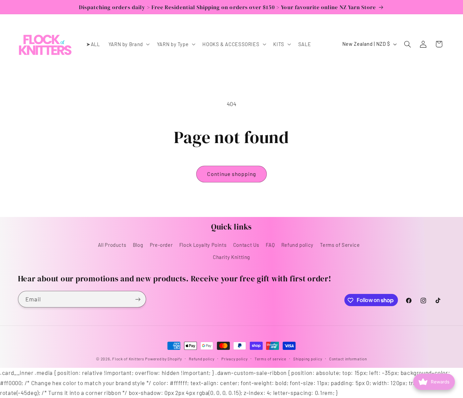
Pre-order (161, 245)
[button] (128, 44)
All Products (112, 245)
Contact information (348, 358)
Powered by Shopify (163, 358)
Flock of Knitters (128, 358)
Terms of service (270, 358)
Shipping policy (307, 358)
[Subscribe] (137, 299)
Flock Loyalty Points (203, 245)
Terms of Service (340, 245)
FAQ (270, 245)
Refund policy (297, 245)
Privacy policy (234, 358)
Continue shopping (231, 174)
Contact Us (246, 245)
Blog (138, 245)
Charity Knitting (231, 257)
